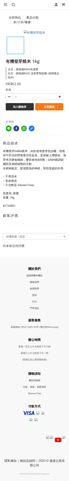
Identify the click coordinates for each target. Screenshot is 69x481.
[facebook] (16, 128)
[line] (9, 128)
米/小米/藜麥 (22, 22)
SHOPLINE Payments (40, 473)
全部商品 (15, 17)
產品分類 (32, 17)
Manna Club (34, 393)
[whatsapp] (24, 128)
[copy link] (31, 128)
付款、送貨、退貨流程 (34, 386)
